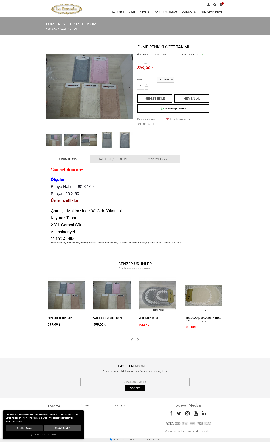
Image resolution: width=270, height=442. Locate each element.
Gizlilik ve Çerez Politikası (44, 435)
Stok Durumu (188, 54)
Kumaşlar (145, 11)
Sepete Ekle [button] (155, 98)
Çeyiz (132, 11)
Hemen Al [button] (192, 98)
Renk (139, 79)
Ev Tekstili (118, 11)
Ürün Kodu (142, 54)
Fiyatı (145, 63)
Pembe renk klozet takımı (60, 317)
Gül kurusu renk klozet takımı (107, 317)
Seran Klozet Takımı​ (148, 317)
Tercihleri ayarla (24, 428)
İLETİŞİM (120, 405)
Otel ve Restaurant (166, 11)
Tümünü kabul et (62, 428)
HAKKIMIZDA (53, 406)
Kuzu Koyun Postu (211, 11)
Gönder (135, 388)
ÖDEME (85, 405)
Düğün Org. (189, 11)
